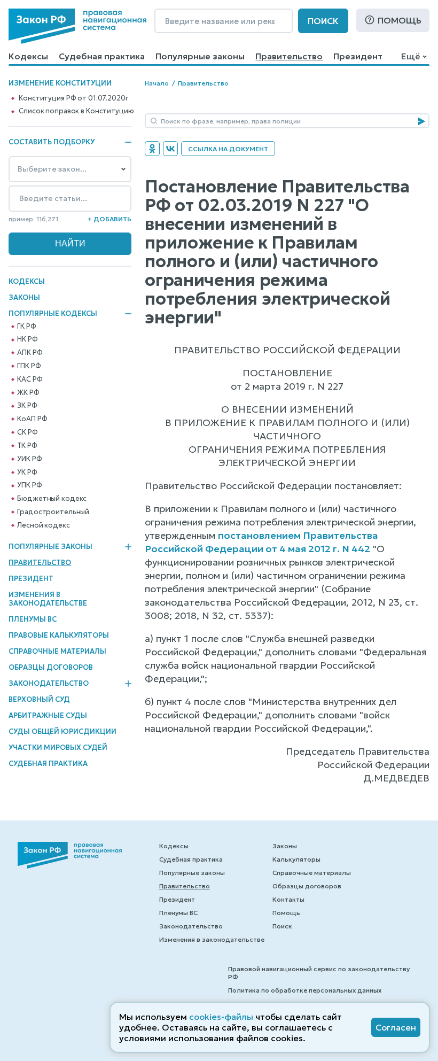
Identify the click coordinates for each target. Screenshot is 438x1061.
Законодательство (49, 683)
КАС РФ (29, 379)
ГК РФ (26, 326)
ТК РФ (27, 446)
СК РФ (27, 432)
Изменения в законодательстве (48, 599)
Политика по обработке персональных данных (304, 990)
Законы (24, 297)
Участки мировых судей (58, 747)
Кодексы (28, 56)
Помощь (399, 20)
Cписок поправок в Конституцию (76, 111)
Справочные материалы (57, 651)
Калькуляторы (296, 859)
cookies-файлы (221, 1016)
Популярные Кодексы (53, 313)
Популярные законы (200, 56)
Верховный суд (39, 699)
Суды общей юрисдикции (62, 731)
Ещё (410, 56)
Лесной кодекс (43, 525)
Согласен (396, 1027)
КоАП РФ (32, 419)
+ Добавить (109, 219)
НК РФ (27, 339)
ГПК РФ (29, 366)
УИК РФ (29, 459)
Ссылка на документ (228, 149)
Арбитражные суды (48, 715)
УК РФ (27, 472)
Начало (157, 83)
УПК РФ (29, 485)
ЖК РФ (28, 393)
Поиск (323, 21)
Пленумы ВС (33, 619)
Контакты (288, 899)
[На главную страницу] (77, 26)
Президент (357, 56)
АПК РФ (29, 352)
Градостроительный (53, 512)
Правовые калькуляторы (59, 635)
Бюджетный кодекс (52, 498)
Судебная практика (102, 56)
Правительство (289, 56)
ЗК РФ (27, 405)
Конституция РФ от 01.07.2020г (73, 98)
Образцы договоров (51, 667)
